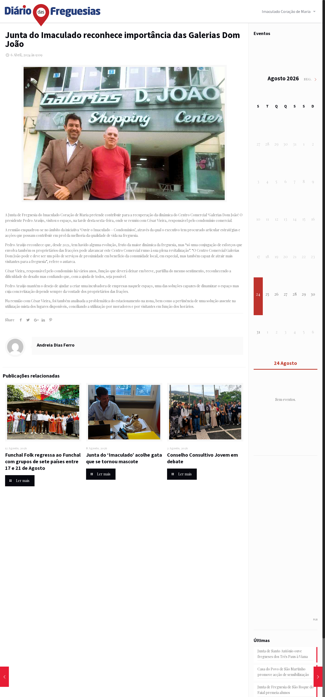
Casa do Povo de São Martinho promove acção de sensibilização (283, 672)
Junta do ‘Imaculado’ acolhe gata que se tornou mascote (124, 458)
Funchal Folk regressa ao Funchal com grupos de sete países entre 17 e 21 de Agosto (42, 461)
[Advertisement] (288, 539)
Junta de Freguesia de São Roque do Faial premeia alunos (285, 690)
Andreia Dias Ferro (55, 345)
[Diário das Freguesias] (53, 13)
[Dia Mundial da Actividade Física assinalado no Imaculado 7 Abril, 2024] (318, 677)
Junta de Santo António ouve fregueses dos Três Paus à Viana (282, 654)
